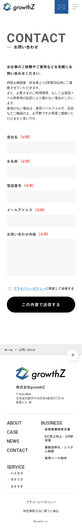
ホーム (9, 349)
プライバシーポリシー (29, 289)
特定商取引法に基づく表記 (41, 511)
